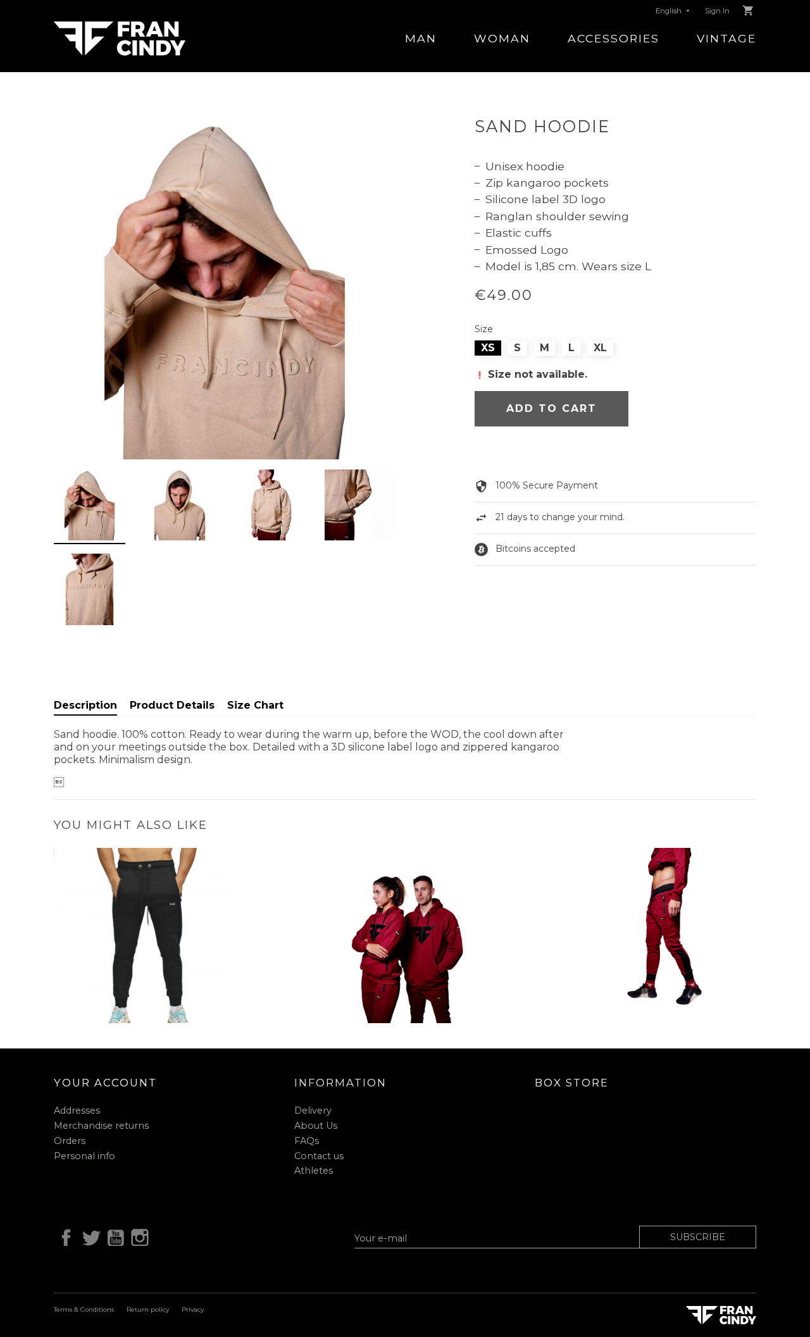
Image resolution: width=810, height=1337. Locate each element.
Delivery (313, 1110)
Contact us (319, 1156)
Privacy (193, 1309)
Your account (105, 1082)
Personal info (84, 1156)
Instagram (138, 1236)
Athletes (313, 1170)
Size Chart (255, 705)
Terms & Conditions (84, 1309)
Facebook (64, 1236)
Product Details (172, 705)
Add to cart (551, 408)
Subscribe (697, 1237)
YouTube (113, 1236)
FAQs (306, 1141)
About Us (315, 1125)
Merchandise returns (101, 1125)
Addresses (77, 1110)
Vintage (726, 38)
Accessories (613, 38)
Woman (502, 38)
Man (421, 38)
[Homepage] (119, 38)
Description (85, 705)
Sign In (717, 10)
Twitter (88, 1236)
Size (484, 329)
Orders (69, 1141)
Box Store (572, 1082)
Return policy (148, 1309)
